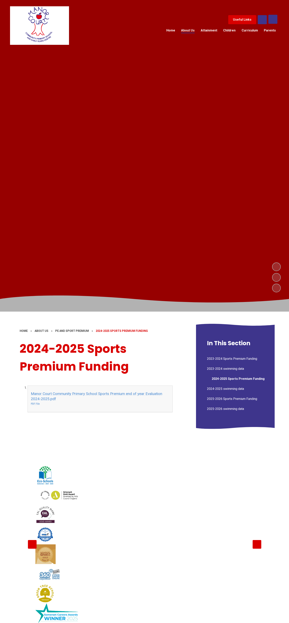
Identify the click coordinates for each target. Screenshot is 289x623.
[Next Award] (257, 544)
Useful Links (242, 19)
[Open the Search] (262, 19)
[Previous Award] (32, 544)
